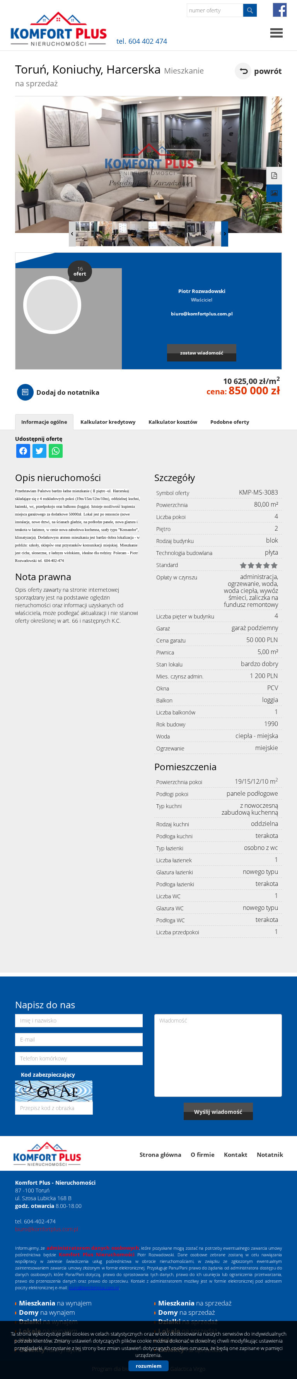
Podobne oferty (229, 421)
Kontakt (236, 1154)
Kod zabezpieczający (48, 1074)
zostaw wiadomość (201, 352)
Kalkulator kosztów (172, 421)
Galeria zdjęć (274, 193)
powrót (268, 71)
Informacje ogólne (44, 421)
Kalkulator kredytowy (107, 421)
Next (224, 234)
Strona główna (160, 1154)
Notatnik (270, 1154)
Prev (72, 234)
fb (280, 10)
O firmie (203, 1154)
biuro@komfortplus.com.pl (202, 313)
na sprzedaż (195, 1302)
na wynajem (55, 1302)
